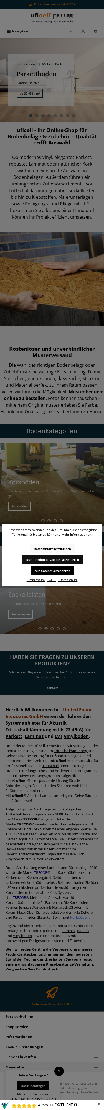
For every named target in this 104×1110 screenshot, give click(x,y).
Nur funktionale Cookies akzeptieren (52, 559)
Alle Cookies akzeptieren (52, 571)
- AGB (51, 580)
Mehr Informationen (76, 534)
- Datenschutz (67, 580)
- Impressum (36, 580)
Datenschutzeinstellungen (52, 549)
